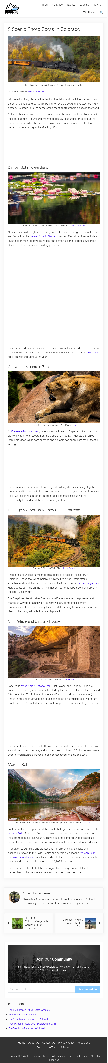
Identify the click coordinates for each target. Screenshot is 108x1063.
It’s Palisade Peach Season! (23, 1014)
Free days (93, 352)
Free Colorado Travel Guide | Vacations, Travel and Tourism (58, 1056)
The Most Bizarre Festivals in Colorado (29, 1019)
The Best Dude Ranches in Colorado (27, 1028)
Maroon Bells (15, 833)
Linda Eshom (69, 568)
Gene (74, 425)
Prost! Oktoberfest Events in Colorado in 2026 (32, 1023)
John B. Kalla (88, 822)
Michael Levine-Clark (77, 225)
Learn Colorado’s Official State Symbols (29, 1009)
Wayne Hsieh (68, 679)
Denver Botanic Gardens (44, 236)
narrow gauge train (88, 583)
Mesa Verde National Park (36, 686)
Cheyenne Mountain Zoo (25, 431)
